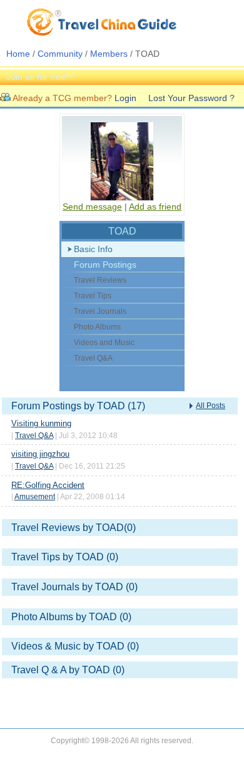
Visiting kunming (41, 423)
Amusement (34, 496)
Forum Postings (105, 265)
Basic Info (93, 249)
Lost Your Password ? (191, 98)
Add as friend (155, 207)
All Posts (210, 405)
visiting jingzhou (40, 454)
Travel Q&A (34, 435)
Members (109, 54)
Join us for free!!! (39, 77)
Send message (92, 207)
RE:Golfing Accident (47, 485)
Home (18, 54)
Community (60, 54)
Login (125, 98)
